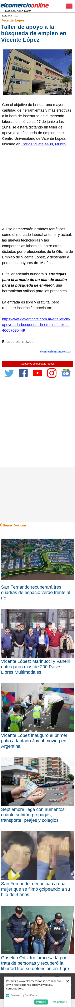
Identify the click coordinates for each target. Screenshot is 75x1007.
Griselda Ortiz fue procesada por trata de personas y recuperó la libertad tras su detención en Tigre (35, 963)
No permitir (60, 1002)
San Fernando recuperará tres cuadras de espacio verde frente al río (35, 592)
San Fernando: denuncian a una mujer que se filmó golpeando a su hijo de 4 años (35, 889)
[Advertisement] (37, 186)
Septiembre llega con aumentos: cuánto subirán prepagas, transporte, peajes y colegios (33, 815)
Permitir (41, 1002)
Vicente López (13, 20)
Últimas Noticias (13, 525)
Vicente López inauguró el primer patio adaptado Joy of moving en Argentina (34, 741)
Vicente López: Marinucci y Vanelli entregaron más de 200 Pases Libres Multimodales (35, 667)
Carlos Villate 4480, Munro (43, 144)
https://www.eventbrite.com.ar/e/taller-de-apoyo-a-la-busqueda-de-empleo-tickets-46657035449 (36, 324)
